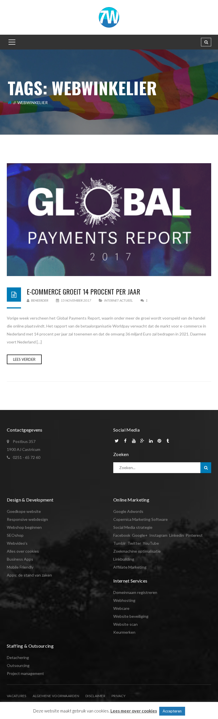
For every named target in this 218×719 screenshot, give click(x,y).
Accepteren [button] (172, 711)
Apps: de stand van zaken (29, 575)
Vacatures (16, 696)
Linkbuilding (123, 559)
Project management (25, 673)
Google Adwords (128, 511)
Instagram (158, 535)
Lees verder (24, 359)
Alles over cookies (23, 551)
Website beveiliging (130, 616)
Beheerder (39, 300)
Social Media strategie (132, 527)
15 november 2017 (76, 300)
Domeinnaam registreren (135, 592)
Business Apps (20, 559)
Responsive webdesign (27, 519)
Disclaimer (95, 696)
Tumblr (119, 543)
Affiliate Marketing (129, 567)
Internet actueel (118, 300)
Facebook (121, 535)
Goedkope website (24, 511)
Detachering (18, 657)
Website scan (125, 624)
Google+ (140, 535)
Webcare (121, 608)
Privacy (118, 696)
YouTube (151, 543)
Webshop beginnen (24, 527)
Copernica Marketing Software (140, 519)
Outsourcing (18, 665)
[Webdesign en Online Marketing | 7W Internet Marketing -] (109, 16)
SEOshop (15, 535)
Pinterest (194, 535)
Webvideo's (17, 543)
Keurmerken (124, 632)
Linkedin (176, 535)
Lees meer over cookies (133, 710)
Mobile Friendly (20, 567)
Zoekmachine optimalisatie (137, 551)
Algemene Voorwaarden (56, 696)
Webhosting (124, 600)
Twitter (134, 543)
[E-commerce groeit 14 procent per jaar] (109, 219)
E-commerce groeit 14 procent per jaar (83, 291)
